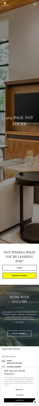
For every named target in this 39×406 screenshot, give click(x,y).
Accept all (20, 400)
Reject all (19, 389)
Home (19, 268)
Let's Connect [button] (19, 333)
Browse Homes (19, 275)
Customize (20, 395)
